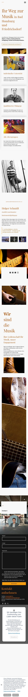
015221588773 (9, 596)
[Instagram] (12, 272)
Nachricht (4, 550)
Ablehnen (15, 695)
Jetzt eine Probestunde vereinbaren (11, 44)
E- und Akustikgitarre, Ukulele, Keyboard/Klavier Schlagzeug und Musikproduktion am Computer (11, 230)
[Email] (18, 272)
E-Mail (3, 543)
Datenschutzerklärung (14, 633)
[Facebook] (10, 272)
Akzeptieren (14, 637)
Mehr (19, 691)
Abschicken (14, 583)
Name (3, 535)
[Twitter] (15, 272)
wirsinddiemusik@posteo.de (12, 597)
